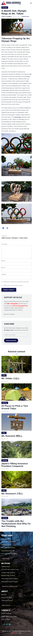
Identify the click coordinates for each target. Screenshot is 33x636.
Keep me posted (11, 340)
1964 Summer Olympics (9, 238)
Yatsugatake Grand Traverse (9, 581)
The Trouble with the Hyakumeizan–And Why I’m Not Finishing (16, 523)
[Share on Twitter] (7, 228)
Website (3, 274)
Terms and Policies (6, 600)
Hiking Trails (5, 558)
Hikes (3, 375)
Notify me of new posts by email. (13, 285)
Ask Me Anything (6, 613)
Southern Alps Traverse (8, 572)
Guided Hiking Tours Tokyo (9, 616)
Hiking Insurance (6, 544)
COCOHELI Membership (8, 547)
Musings (4, 7)
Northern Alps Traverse (8, 575)
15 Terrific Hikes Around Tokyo (10, 569)
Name (3, 261)
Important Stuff (5, 538)
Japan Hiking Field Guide (8, 541)
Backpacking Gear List (7, 550)
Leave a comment (6, 16)
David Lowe (25, 16)
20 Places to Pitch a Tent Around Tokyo (14, 407)
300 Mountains (5, 566)
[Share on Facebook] (3, 228)
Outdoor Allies (5, 619)
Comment (4, 244)
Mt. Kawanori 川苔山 (12, 493)
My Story (3, 594)
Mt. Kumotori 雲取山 (11, 436)
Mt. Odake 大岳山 (10, 378)
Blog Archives (6, 605)
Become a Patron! (9, 314)
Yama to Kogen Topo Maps (9, 553)
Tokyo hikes (23, 238)
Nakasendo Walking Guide (10, 586)
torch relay (18, 117)
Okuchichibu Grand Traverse (9, 578)
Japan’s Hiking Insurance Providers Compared (14, 464)
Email (3, 267)
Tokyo (20, 633)
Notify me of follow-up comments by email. (16, 282)
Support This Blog (6, 597)
